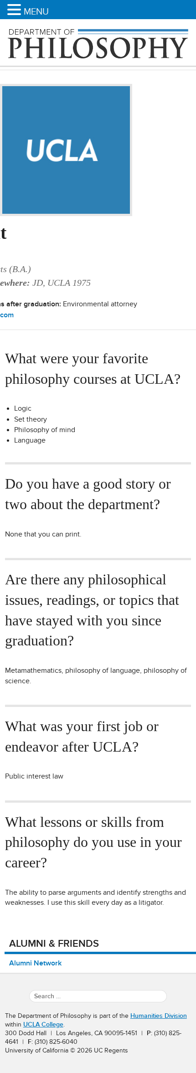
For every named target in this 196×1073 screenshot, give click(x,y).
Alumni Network (35, 963)
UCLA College (43, 1024)
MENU (36, 11)
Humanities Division (158, 1015)
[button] (15, 10)
